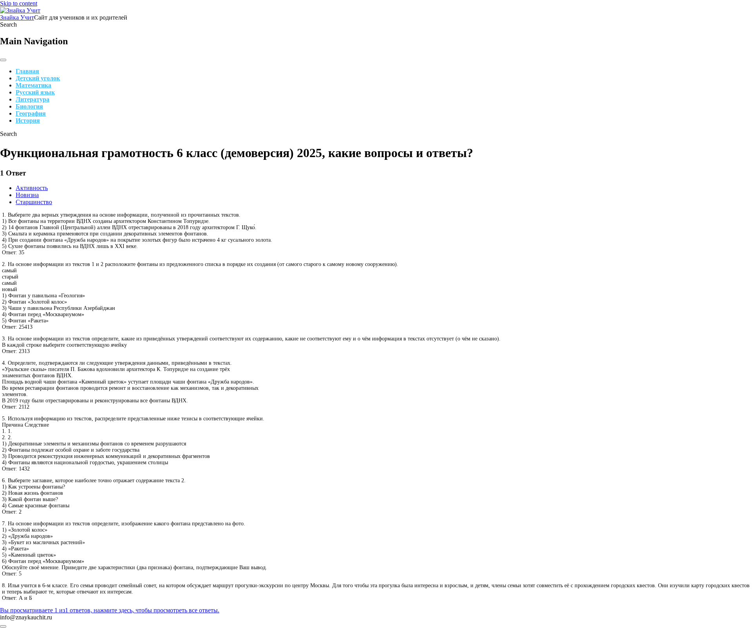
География (31, 113)
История (28, 120)
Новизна (27, 195)
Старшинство (34, 202)
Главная (27, 71)
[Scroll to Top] (3, 626)
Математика (33, 85)
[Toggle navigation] (3, 60)
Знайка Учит (17, 17)
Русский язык (35, 92)
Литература (32, 99)
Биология (29, 106)
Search (8, 24)
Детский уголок (38, 78)
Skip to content (18, 3)
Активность (32, 188)
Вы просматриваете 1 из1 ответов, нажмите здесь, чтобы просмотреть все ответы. (109, 610)
